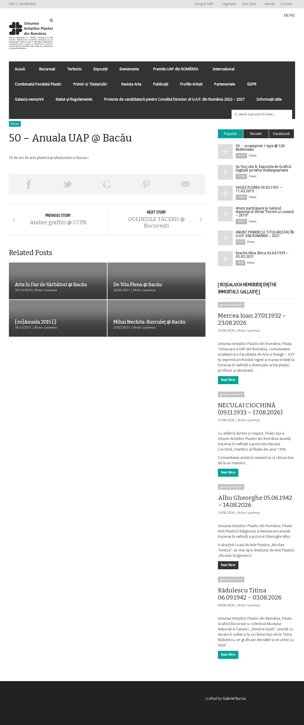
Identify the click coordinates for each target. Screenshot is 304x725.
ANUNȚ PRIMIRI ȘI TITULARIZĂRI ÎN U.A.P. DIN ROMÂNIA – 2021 (265, 234)
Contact (286, 4)
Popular (230, 133)
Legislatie (229, 4)
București (47, 69)
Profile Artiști (191, 84)
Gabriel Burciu (234, 699)
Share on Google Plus (106, 184)
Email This (185, 184)
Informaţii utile (269, 99)
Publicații (160, 84)
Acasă (17, 70)
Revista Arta (131, 84)
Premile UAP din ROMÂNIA (172, 70)
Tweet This (67, 184)
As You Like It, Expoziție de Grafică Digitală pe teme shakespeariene (263, 168)
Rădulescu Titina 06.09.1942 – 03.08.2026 (250, 594)
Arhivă (269, 4)
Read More (228, 379)
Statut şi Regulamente (74, 99)
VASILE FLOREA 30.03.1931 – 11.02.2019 (259, 189)
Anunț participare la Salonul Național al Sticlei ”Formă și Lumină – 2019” (265, 211)
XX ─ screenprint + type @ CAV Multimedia (260, 148)
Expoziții (101, 69)
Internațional (221, 70)
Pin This (146, 184)
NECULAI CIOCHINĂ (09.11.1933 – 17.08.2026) (250, 409)
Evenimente (126, 70)
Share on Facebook (28, 184)
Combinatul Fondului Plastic (38, 84)
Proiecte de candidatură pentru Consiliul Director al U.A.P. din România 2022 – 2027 (174, 99)
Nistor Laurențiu (249, 330)
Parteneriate (224, 84)
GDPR (251, 84)
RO (292, 15)
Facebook (281, 133)
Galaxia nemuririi (29, 99)
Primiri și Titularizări (87, 85)
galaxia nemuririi (231, 304)
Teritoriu (74, 69)
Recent (256, 133)
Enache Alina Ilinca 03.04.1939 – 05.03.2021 (262, 255)
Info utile (247, 4)
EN (286, 15)
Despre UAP (202, 4)
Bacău (15, 123)
